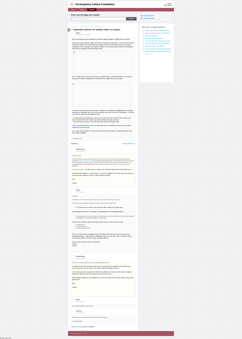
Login (72, 327)
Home (72, 9)
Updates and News (100, 26)
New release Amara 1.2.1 (151, 36)
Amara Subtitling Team (86, 26)
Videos (119, 164)
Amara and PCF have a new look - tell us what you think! (160, 51)
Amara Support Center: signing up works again (157, 41)
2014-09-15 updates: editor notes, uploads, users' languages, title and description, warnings (169, 43)
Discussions (74, 26)
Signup (79, 327)
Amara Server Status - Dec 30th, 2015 (155, 46)
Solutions (82, 9)
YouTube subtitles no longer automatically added (158, 49)
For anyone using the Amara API (153, 38)
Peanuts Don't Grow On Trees (85, 160)
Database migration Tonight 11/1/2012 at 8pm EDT (158, 33)
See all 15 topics (149, 54)
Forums (92, 9)
